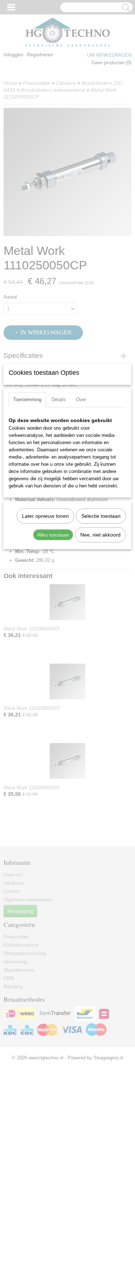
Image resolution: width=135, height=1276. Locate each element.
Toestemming (27, 399)
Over (81, 399)
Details (58, 399)
